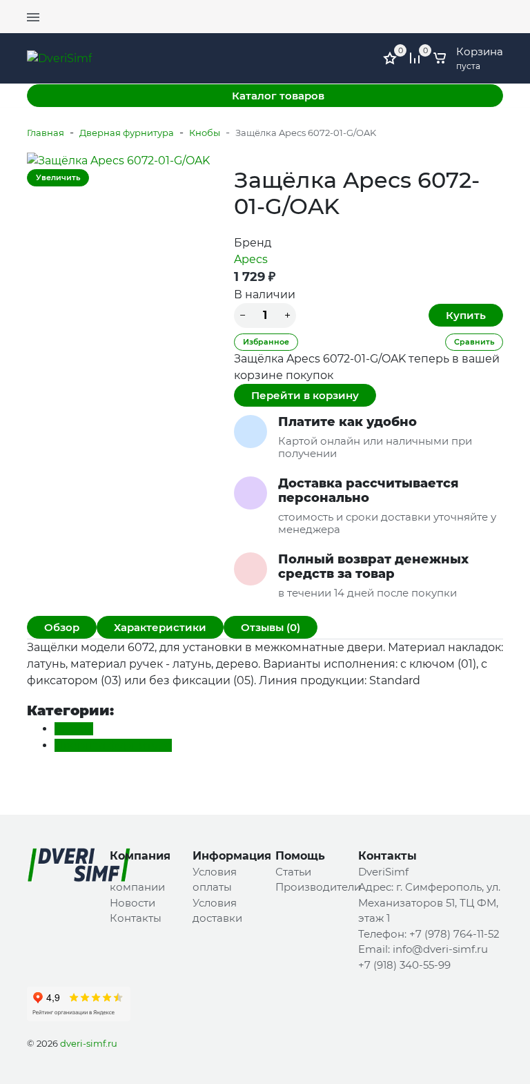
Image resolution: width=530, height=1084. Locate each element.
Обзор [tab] (61, 627)
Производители (318, 886)
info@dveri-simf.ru (440, 949)
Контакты (135, 918)
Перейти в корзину (305, 395)
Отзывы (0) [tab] (270, 627)
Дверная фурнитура (126, 132)
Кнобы (204, 132)
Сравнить (474, 342)
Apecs (251, 259)
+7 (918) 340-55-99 (404, 964)
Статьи (293, 871)
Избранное (266, 342)
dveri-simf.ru (88, 1043)
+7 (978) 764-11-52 (462, 10)
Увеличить (58, 177)
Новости (132, 902)
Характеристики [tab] (160, 627)
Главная (45, 132)
